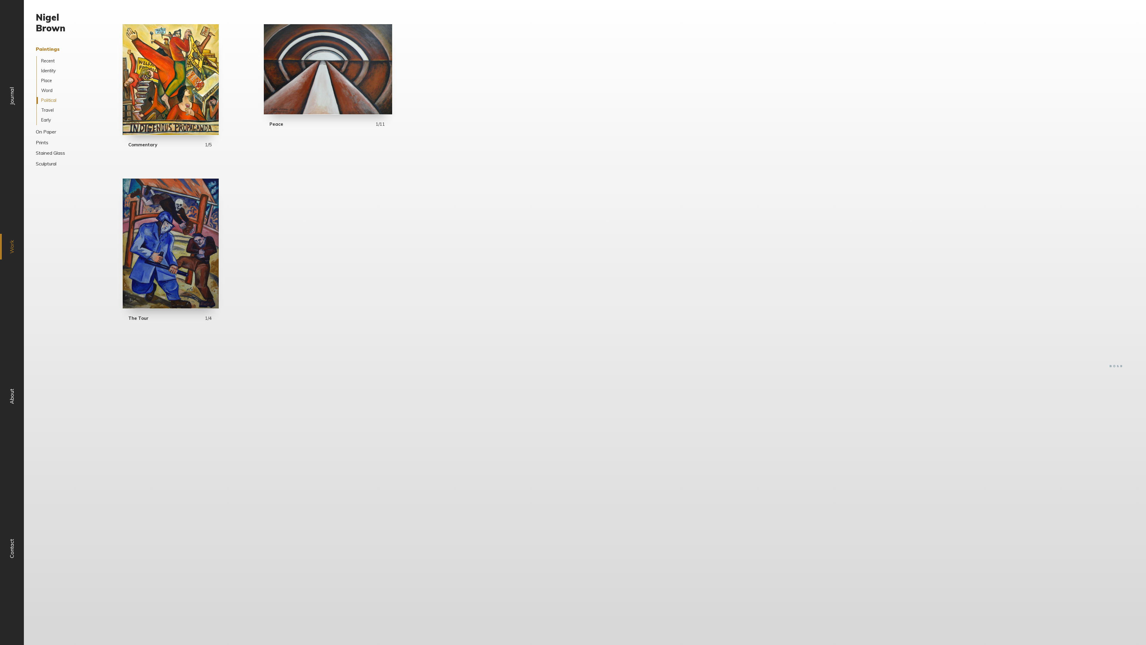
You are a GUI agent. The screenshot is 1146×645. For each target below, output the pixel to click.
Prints (42, 142)
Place (46, 80)
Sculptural (46, 164)
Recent (48, 61)
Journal (11, 96)
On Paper (46, 132)
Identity (48, 70)
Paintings (48, 49)
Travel (47, 110)
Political (48, 100)
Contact (11, 548)
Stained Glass (50, 153)
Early (46, 120)
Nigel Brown (50, 23)
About (11, 396)
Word (47, 90)
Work (11, 247)
